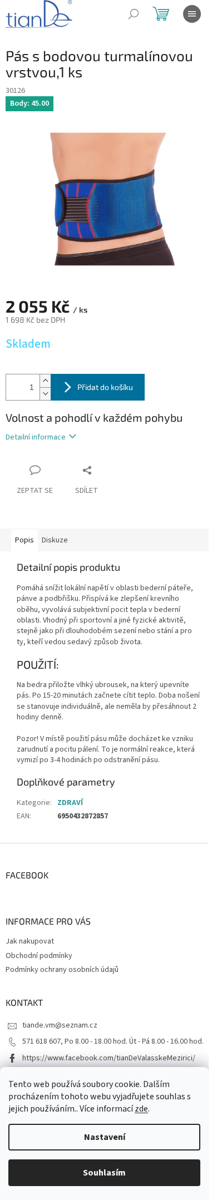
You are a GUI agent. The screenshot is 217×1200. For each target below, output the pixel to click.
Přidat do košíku (105, 387)
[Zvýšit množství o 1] (45, 380)
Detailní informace (36, 437)
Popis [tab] (24, 540)
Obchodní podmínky (39, 955)
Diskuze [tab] (55, 540)
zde (141, 1109)
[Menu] (192, 14)
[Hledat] (133, 14)
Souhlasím (104, 1173)
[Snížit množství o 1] (45, 393)
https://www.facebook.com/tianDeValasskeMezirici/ (108, 1058)
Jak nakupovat (30, 941)
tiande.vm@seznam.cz (59, 1025)
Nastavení (104, 1137)
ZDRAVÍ (70, 802)
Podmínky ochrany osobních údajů (62, 969)
